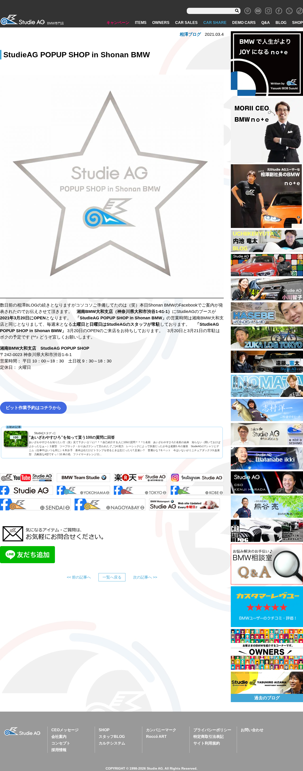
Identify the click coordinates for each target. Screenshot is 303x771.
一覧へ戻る (111, 577)
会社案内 (59, 737)
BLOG (281, 23)
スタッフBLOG (112, 737)
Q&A (265, 23)
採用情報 (59, 750)
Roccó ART (156, 737)
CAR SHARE (215, 23)
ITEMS (141, 23)
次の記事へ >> (145, 577)
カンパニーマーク (161, 730)
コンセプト (60, 743)
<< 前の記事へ (79, 577)
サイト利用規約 (206, 743)
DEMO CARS (244, 23)
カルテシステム (112, 743)
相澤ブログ (190, 34)
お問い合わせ (252, 730)
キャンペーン (118, 23)
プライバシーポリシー (212, 730)
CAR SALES (186, 23)
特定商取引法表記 (208, 737)
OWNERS (160, 23)
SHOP (297, 23)
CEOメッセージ (65, 730)
